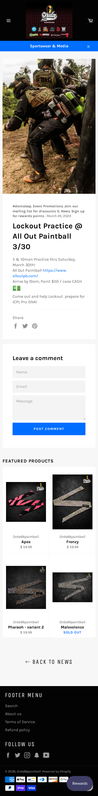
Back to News (51, 661)
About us (13, 713)
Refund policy (17, 729)
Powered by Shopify (56, 771)
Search (11, 705)
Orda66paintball (29, 771)
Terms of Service (20, 721)
